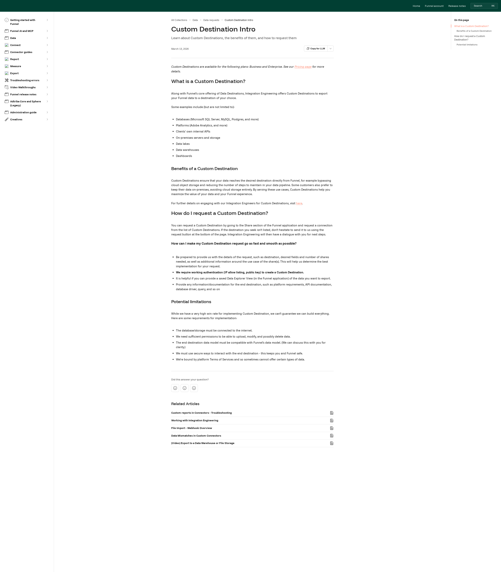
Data (195, 20)
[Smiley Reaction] (194, 388)
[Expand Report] (47, 59)
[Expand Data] (47, 38)
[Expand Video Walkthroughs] (47, 87)
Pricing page (303, 66)
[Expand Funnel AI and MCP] (47, 31)
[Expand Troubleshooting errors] (47, 80)
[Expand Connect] (47, 45)
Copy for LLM (317, 48)
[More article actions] (330, 48)
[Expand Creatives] (47, 119)
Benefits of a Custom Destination (474, 30)
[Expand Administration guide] (47, 112)
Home (416, 6)
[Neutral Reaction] (184, 388)
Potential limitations (467, 44)
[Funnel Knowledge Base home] (4, 6)
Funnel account (434, 6)
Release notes (457, 6)
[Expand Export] (47, 73)
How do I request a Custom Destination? (469, 37)
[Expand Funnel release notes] (47, 94)
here (299, 203)
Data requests (211, 20)
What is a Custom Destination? (471, 26)
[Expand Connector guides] (47, 52)
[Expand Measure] (47, 66)
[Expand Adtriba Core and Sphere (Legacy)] (47, 101)
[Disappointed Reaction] (175, 388)
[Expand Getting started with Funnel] (47, 20)
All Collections (179, 20)
